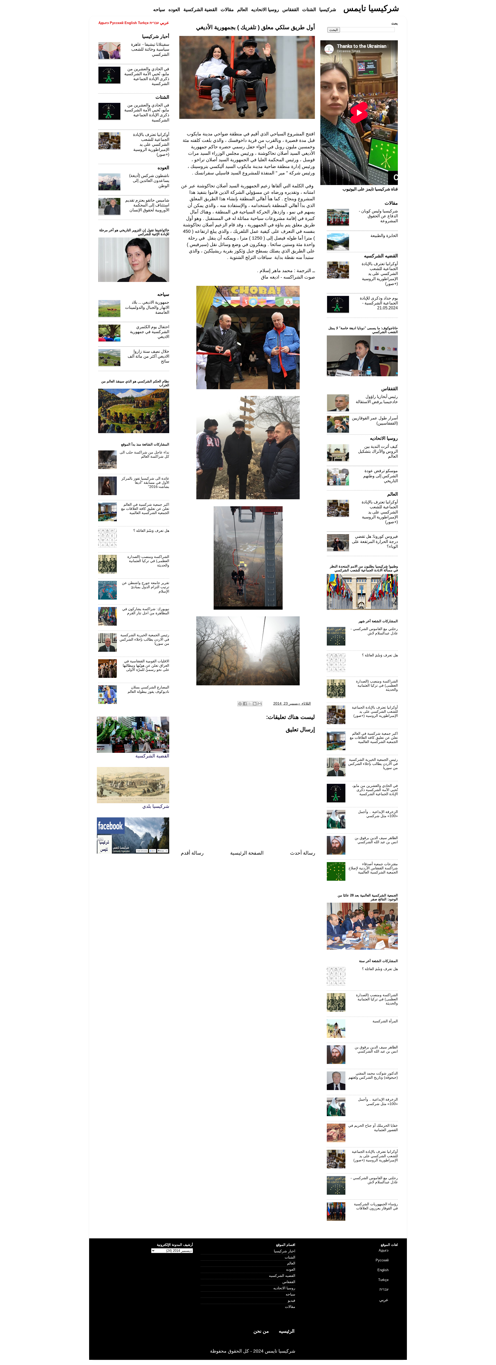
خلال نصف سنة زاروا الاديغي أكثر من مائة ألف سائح (148, 356)
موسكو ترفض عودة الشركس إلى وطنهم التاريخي (380, 476)
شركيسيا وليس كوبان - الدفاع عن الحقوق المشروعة (378, 216)
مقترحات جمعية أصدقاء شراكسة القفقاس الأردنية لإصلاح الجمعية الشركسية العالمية (373, 868)
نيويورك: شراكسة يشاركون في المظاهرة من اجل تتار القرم (145, 611)
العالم (291, 1263)
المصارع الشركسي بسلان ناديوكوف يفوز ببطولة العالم (148, 689)
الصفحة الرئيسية (247, 853)
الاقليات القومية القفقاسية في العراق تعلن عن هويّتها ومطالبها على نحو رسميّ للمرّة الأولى (146, 665)
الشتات (290, 1257)
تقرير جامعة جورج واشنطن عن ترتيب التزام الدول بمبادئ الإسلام (145, 587)
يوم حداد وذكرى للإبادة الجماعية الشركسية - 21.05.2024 (379, 303)
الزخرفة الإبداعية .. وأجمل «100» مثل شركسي (378, 814)
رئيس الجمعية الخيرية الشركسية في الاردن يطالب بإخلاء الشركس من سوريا (144, 639)
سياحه (290, 1294)
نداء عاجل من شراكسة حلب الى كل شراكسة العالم (144, 454)
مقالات (290, 1307)
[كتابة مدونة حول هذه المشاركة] (254, 703)
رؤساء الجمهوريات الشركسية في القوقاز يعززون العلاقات (376, 1206)
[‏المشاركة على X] (249, 703)
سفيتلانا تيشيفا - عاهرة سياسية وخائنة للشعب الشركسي (150, 49)
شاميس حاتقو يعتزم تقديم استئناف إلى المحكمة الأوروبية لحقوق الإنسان (147, 205)
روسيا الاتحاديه (284, 1288)
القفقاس (288, 1282)
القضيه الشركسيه (282, 1276)
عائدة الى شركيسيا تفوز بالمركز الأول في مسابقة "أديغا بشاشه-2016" (145, 483)
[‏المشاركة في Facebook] (244, 703)
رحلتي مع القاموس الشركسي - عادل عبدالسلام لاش (374, 631)
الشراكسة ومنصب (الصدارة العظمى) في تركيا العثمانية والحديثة (148, 561)
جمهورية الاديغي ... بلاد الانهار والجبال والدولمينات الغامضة (147, 307)
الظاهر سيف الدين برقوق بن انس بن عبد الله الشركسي (376, 840)
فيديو (291, 1300)
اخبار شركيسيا (284, 1251)
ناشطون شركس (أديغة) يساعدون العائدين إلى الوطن (149, 180)
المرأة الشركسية (385, 1021)
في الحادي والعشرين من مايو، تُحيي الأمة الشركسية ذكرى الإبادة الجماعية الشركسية (375, 790)
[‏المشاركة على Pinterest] (240, 703)
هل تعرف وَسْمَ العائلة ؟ (151, 531)
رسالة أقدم (192, 853)
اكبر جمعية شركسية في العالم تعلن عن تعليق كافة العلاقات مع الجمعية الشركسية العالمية (145, 509)
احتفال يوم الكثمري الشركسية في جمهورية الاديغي (149, 332)
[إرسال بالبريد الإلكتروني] (259, 703)
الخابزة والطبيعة (384, 235)
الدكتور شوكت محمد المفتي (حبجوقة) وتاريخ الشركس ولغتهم (373, 1075)
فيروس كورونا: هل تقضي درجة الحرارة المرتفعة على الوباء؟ (375, 541)
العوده (290, 1269)
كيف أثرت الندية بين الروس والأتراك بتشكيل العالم (378, 451)
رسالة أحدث (302, 853)
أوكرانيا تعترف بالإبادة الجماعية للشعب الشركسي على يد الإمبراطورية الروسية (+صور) (151, 144)
